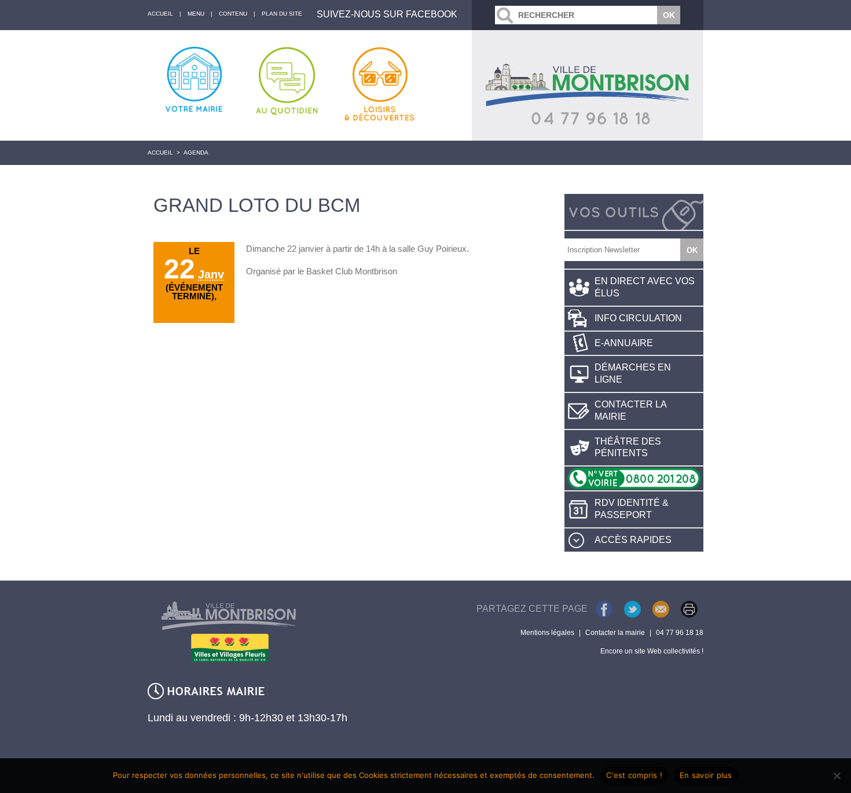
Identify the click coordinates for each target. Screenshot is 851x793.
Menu (196, 13)
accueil (160, 13)
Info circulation (638, 318)
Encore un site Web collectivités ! (651, 651)
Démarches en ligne (633, 373)
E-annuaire (624, 343)
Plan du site (282, 13)
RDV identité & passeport (632, 509)
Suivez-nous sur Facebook (387, 14)
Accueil (160, 152)
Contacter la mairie (631, 410)
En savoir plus (706, 775)
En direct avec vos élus (645, 287)
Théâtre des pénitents (628, 447)
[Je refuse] (836, 775)
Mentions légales (547, 633)
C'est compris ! (634, 775)
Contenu (233, 13)
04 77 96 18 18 (679, 633)
